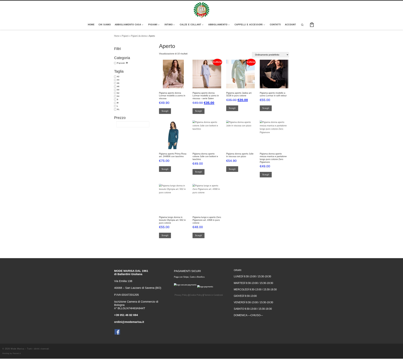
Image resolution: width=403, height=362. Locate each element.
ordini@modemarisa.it (129, 322)
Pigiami (125, 36)
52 (118, 93)
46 (118, 83)
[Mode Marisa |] (201, 10)
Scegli (165, 111)
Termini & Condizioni (213, 295)
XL (118, 109)
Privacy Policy (181, 295)
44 (118, 80)
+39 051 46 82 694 (126, 315)
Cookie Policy (196, 295)
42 (118, 76)
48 (118, 86)
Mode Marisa (17, 349)
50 (118, 90)
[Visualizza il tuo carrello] (312, 25)
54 (118, 96)
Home (116, 36)
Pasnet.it (17, 353)
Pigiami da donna (139, 36)
